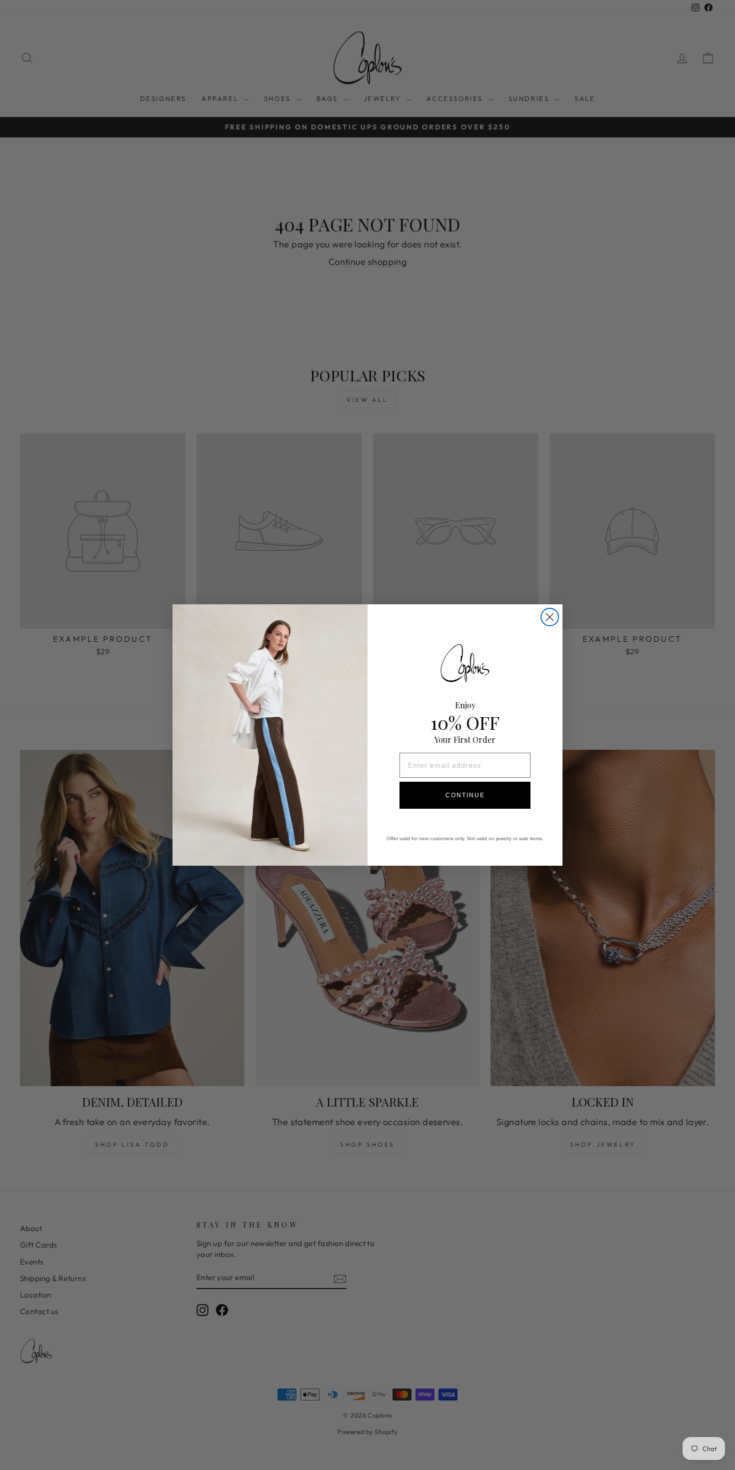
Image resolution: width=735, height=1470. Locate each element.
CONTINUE (465, 795)
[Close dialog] (549, 617)
